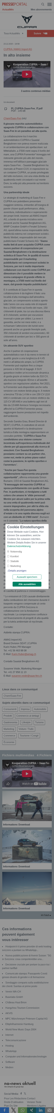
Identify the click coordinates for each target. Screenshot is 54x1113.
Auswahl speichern (27, 577)
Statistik (14, 561)
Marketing (15, 566)
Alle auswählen (27, 584)
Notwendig (16, 551)
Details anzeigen (17, 570)
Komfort (14, 556)
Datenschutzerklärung (19, 546)
